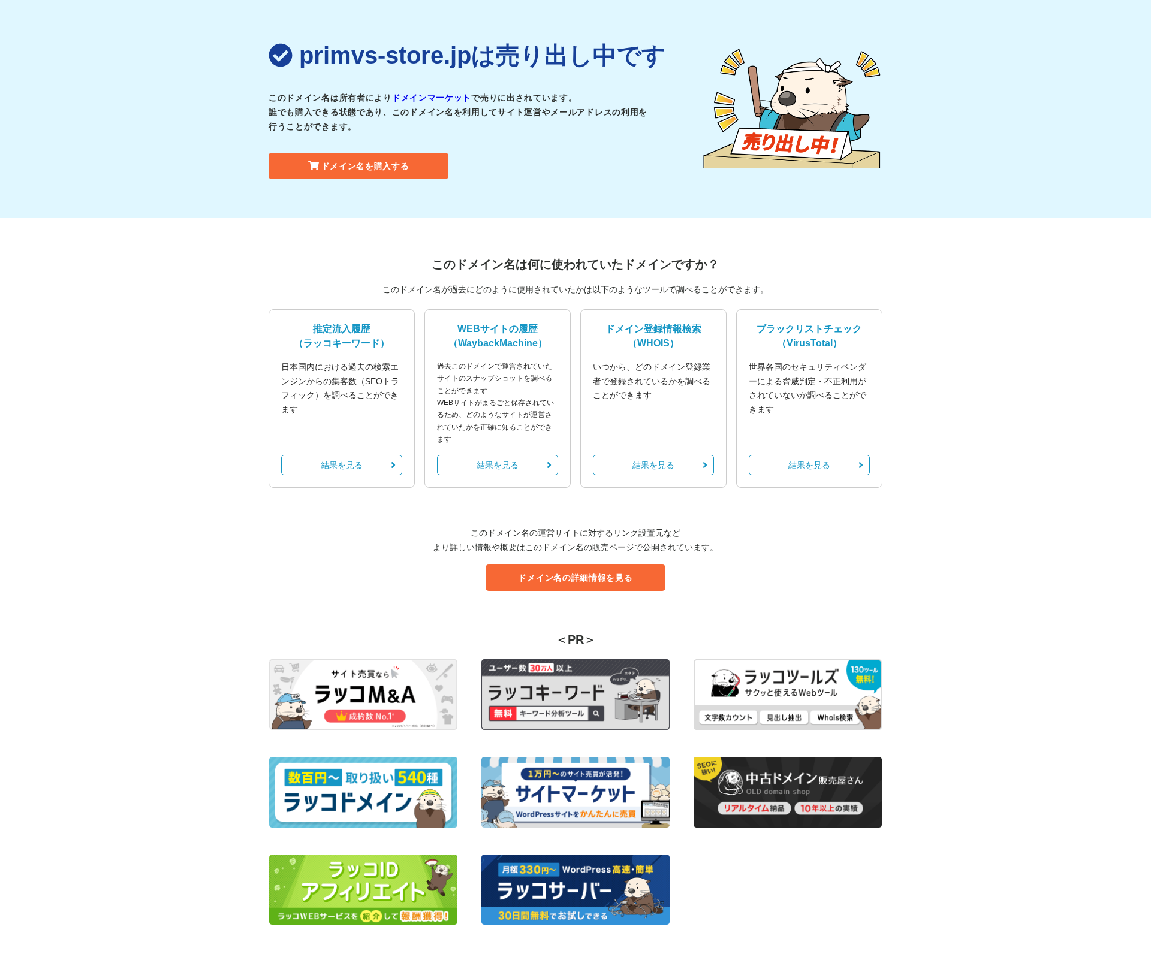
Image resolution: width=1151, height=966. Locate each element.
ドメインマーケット (431, 97)
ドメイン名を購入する (365, 166)
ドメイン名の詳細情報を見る (575, 577)
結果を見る (342, 465)
